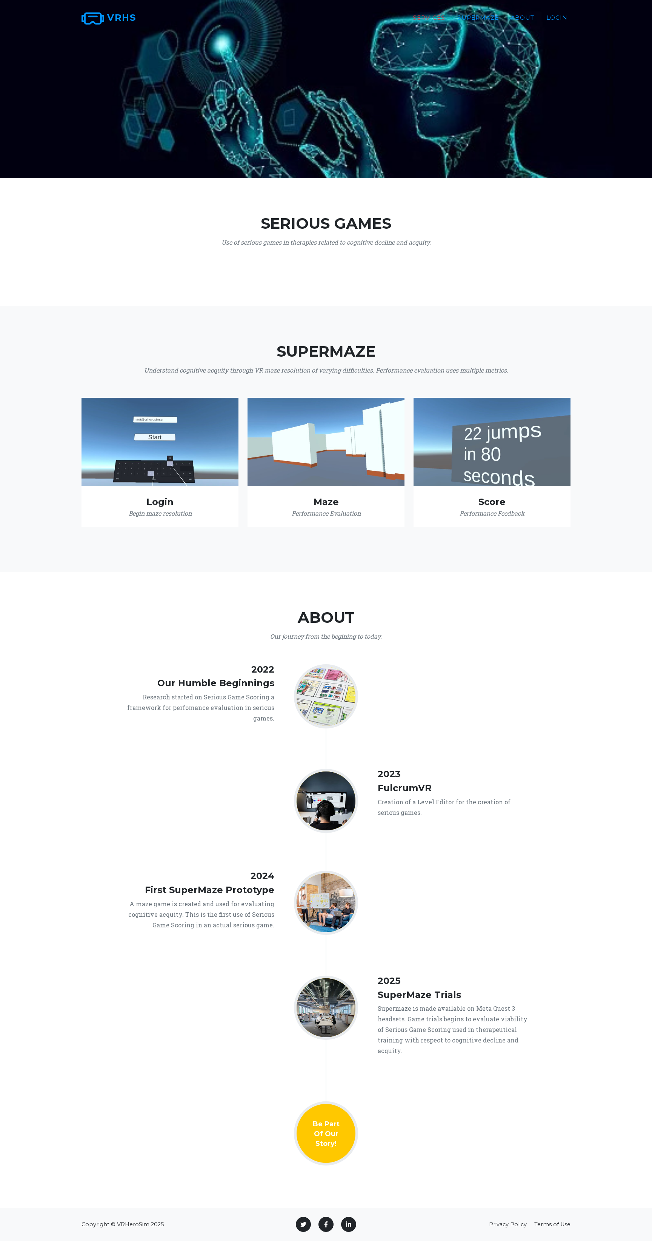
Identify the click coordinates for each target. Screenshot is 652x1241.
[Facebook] (326, 1224)
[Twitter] (303, 1224)
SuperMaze (478, 17)
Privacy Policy (508, 1224)
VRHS (120, 17)
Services (429, 17)
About (523, 17)
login (556, 17)
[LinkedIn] (348, 1224)
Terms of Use (552, 1224)
